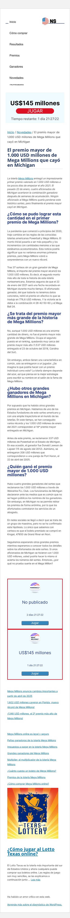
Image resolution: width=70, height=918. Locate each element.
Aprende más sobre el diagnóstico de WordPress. (34, 904)
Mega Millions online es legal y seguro (28, 733)
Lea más (35, 879)
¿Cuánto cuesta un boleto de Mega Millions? (31, 770)
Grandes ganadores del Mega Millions (28, 753)
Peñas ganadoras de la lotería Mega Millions (31, 740)
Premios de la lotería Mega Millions (26, 777)
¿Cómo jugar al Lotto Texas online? (31, 851)
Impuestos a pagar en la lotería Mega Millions (32, 746)
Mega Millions (25, 178)
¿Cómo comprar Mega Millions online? (28, 783)
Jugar (35, 111)
